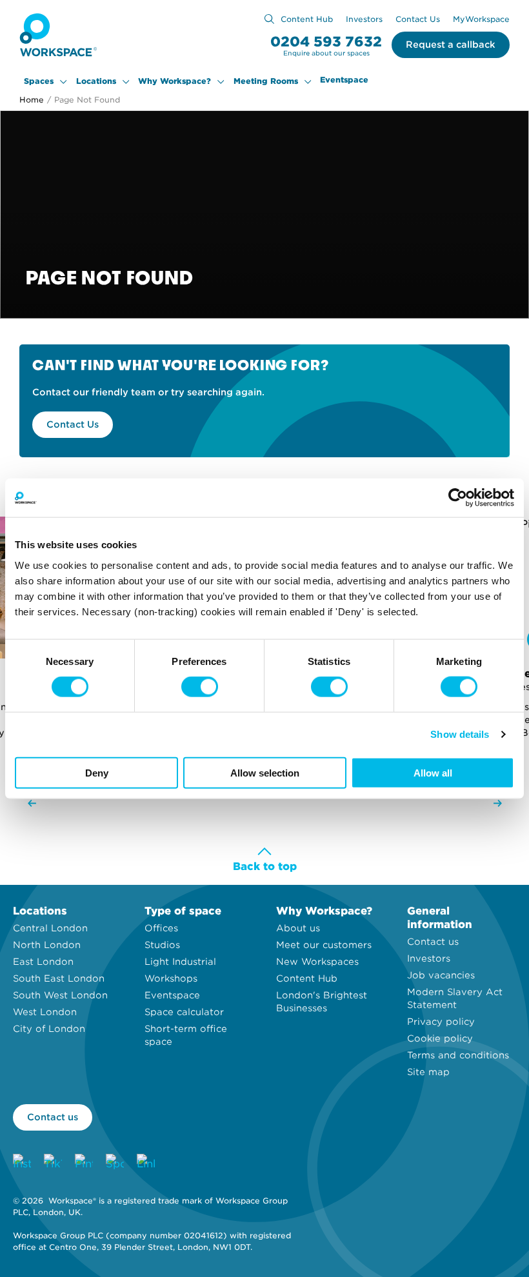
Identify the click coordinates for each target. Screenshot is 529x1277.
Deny (96, 772)
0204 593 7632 (326, 42)
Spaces (39, 81)
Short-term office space (186, 1035)
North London (47, 945)
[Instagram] (22, 1163)
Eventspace (344, 79)
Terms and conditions (458, 1055)
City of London (49, 1029)
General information (439, 918)
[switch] (199, 687)
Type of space (183, 911)
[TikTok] (53, 1163)
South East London (59, 978)
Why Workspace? (174, 81)
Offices (161, 928)
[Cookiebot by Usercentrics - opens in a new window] (457, 498)
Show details (459, 734)
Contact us (433, 941)
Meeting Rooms (266, 81)
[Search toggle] (269, 19)
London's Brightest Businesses (321, 1001)
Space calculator (184, 1012)
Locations (96, 81)
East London (43, 961)
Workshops (171, 978)
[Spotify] (115, 1163)
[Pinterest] (84, 1163)
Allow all (433, 772)
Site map (428, 1072)
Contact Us (417, 19)
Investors (364, 19)
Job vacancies (441, 975)
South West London (60, 995)
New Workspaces (317, 961)
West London (45, 1012)
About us (298, 928)
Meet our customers (324, 945)
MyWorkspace (481, 19)
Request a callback (450, 44)
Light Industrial (180, 961)
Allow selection (264, 772)
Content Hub (307, 19)
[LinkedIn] (146, 1163)
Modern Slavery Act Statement (455, 998)
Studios (162, 945)
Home (31, 99)
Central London (50, 928)
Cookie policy (440, 1038)
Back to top (265, 866)
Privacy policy (441, 1021)
